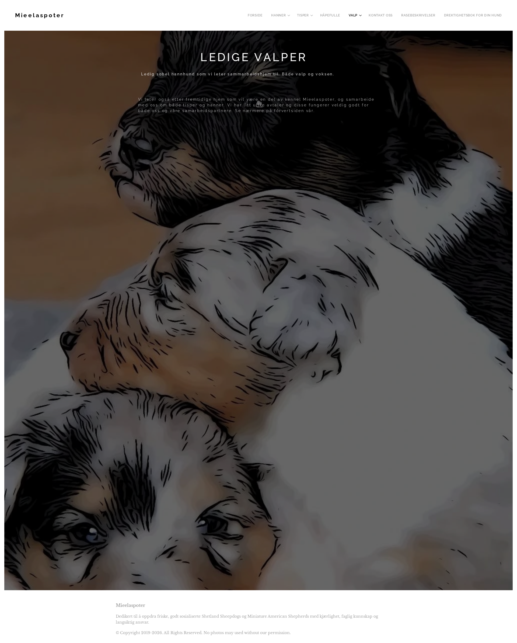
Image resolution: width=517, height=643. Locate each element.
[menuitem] (256, 15)
